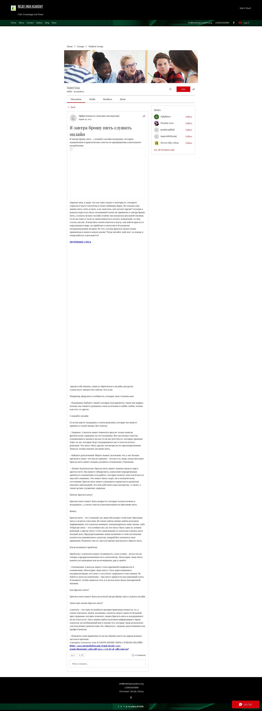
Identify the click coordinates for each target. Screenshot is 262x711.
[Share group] (193, 89)
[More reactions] (81, 655)
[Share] (144, 116)
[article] (107, 391)
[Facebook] (233, 22)
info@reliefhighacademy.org (200, 22)
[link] (76, 99)
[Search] (170, 89)
